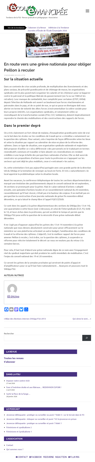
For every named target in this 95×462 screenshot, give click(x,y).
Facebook (36, 457)
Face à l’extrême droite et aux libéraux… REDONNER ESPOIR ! (33, 387)
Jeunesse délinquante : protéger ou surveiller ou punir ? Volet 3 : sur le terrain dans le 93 (45, 414)
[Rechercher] (86, 338)
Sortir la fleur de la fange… (18, 393)
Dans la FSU (12, 374)
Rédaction (61, 457)
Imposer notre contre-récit (18, 380)
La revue (10, 351)
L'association (13, 438)
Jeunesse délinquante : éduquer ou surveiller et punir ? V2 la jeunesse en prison (41, 419)
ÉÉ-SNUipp (13, 296)
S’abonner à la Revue (36, 27)
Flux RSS (74, 457)
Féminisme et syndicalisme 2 (19, 427)
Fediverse (48, 457)
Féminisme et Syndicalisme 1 (19, 431)
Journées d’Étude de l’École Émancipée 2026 (47, 30)
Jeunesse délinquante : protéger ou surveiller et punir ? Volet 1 (34, 423)
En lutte (21, 75)
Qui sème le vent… (81, 318)
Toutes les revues (14, 358)
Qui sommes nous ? (14, 449)
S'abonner (9, 361)
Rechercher (9, 333)
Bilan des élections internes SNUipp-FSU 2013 (25, 318)
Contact (9, 445)
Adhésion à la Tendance (58, 27)
